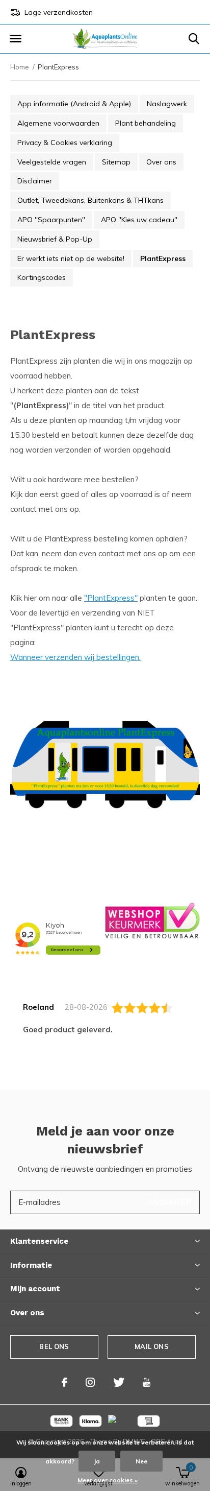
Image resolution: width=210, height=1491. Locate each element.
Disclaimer (34, 180)
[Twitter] (118, 1382)
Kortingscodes (41, 277)
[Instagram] (90, 1382)
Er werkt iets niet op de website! (70, 258)
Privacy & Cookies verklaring (64, 142)
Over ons (161, 162)
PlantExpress (163, 258)
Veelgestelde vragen (51, 162)
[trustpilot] (152, 919)
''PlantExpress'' (111, 598)
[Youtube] (146, 1382)
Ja (97, 1461)
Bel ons (54, 1346)
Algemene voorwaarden (58, 123)
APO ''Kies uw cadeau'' (139, 219)
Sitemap (116, 162)
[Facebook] (64, 1382)
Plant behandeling (145, 123)
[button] (15, 39)
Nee (141, 1461)
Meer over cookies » (107, 1480)
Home (19, 67)
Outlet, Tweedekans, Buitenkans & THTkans (90, 200)
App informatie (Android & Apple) (74, 103)
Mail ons (151, 1346)
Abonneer (169, 1202)
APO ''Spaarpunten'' (51, 219)
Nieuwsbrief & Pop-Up (54, 239)
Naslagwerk (167, 103)
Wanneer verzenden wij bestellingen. (75, 657)
